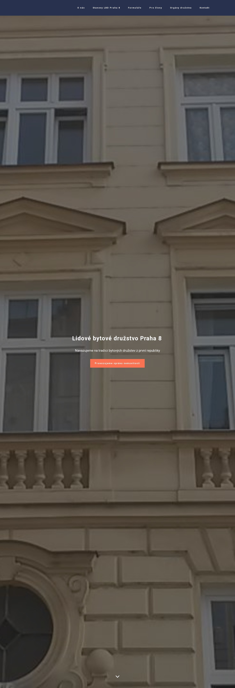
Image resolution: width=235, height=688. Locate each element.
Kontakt (204, 8)
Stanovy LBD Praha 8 (106, 8)
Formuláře (134, 8)
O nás (81, 8)
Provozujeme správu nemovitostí (117, 363)
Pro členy (155, 8)
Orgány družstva (181, 8)
